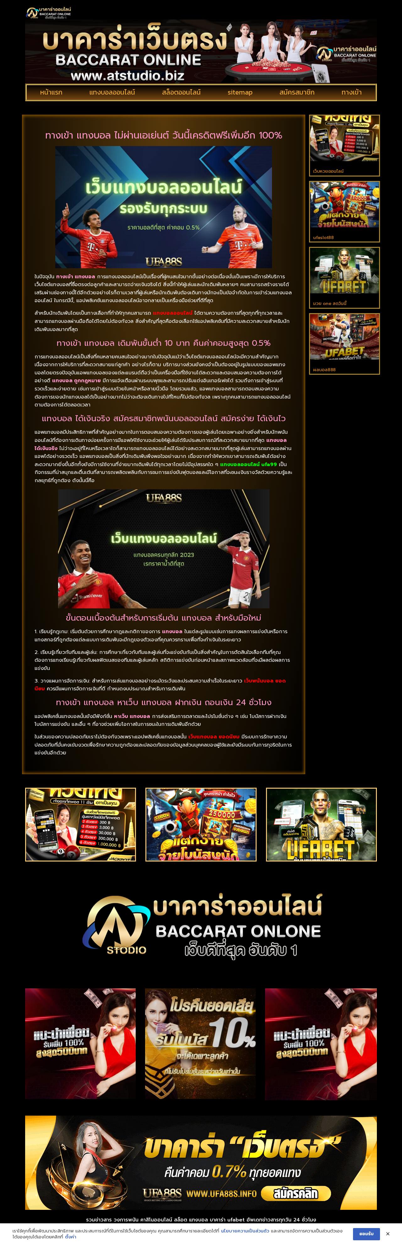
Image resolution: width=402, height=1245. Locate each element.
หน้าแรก (51, 92)
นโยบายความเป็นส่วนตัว (245, 1231)
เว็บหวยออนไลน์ (328, 171)
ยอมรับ (366, 1234)
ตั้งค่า (70, 1237)
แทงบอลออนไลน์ (112, 92)
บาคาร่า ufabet (227, 1220)
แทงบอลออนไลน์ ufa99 (248, 464)
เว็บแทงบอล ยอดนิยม (214, 737)
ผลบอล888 (324, 370)
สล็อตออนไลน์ (181, 92)
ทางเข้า (352, 92)
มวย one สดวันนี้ (329, 303)
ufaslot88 (323, 237)
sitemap (240, 92)
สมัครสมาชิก (297, 92)
